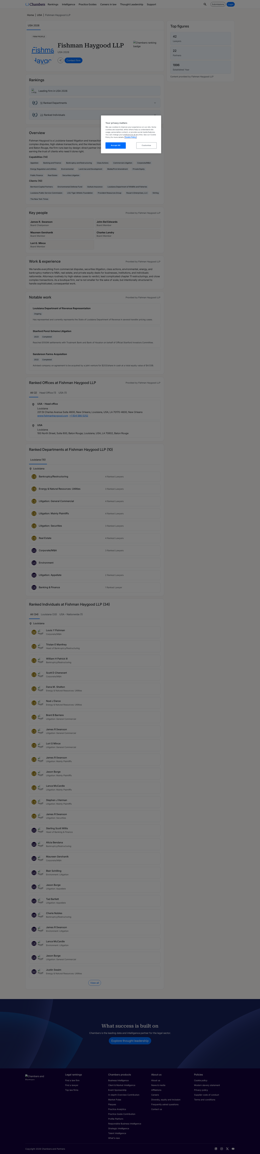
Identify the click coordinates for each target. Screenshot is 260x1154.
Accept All (115, 145)
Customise (146, 145)
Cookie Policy (130, 137)
